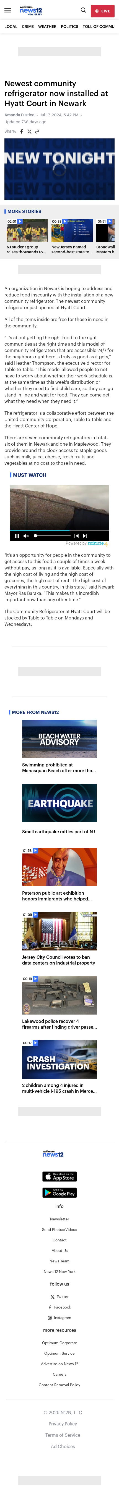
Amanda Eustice (19, 115)
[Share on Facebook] (21, 131)
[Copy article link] (37, 131)
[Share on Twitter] (29, 131)
